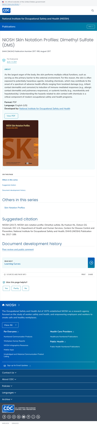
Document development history (13, 190)
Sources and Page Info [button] (16, 274)
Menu (90, 26)
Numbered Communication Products (18, 336)
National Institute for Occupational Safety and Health (44, 108)
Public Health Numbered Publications (65, 346)
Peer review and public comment (18, 249)
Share (90, 274)
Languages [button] (8, 392)
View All (8, 325)
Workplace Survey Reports (14, 341)
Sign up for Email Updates (17, 365)
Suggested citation (9, 185)
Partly (16, 288)
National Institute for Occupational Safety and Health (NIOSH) (35, 18)
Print (84, 274)
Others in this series (10, 180)
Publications (8, 26)
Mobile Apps (9, 350)
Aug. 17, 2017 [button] (12, 62)
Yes (6, 288)
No (25, 288)
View (9, 116)
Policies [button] (6, 386)
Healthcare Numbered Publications (64, 336)
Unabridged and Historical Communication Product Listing (24, 355)
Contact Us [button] (8, 372)
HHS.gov (5, 423)
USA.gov (15, 423)
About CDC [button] (8, 379)
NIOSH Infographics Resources (16, 345)
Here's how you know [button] (10, 4)
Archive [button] (6, 399)
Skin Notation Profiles (14, 207)
